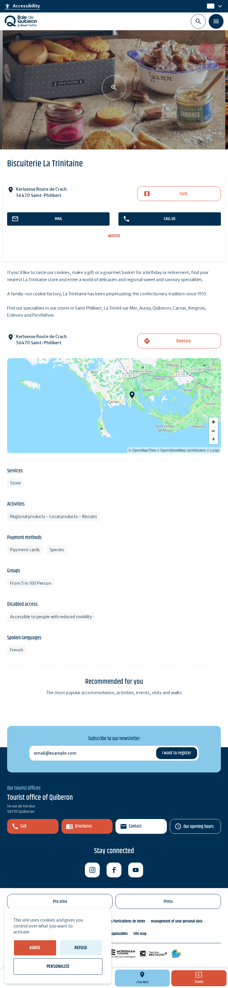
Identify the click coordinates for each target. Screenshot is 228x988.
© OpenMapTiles (142, 449)
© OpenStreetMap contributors (181, 449)
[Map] (114, 405)
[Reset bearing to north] (213, 439)
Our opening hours (198, 826)
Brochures (83, 826)
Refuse (81, 948)
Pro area (60, 901)
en (210, 6)
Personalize (58, 966)
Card (183, 193)
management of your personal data (176, 921)
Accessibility (22, 6)
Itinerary (183, 341)
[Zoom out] (213, 430)
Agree (34, 948)
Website (114, 236)
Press (168, 901)
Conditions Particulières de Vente (121, 921)
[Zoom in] (213, 421)
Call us (169, 219)
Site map (139, 933)
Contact (135, 826)
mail (58, 219)
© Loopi (213, 449)
